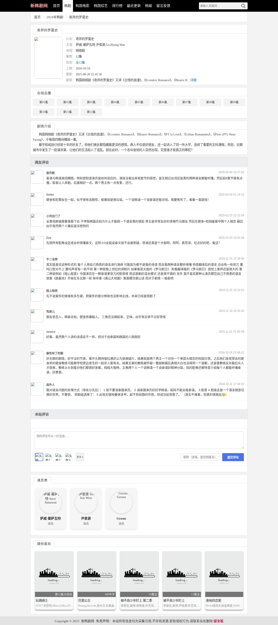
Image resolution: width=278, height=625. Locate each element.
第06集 (163, 102)
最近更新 (134, 6)
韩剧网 (39, 5)
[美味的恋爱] (224, 574)
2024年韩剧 (54, 17)
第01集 (43, 102)
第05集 (139, 102)
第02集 (67, 102)
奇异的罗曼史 (79, 17)
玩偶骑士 (42, 600)
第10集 (43, 111)
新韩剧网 (87, 621)
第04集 (115, 102)
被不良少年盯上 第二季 (136, 600)
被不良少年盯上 (174, 600)
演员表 (42, 480)
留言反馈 (163, 6)
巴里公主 (84, 600)
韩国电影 (82, 6)
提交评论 (233, 457)
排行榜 (117, 6)
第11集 (67, 111)
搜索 (243, 5)
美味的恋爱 (213, 600)
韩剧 (67, 6)
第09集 (234, 102)
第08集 (210, 102)
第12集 (91, 111)
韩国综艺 (101, 6)
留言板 (218, 621)
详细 (193, 80)
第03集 (91, 102)
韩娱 (148, 6)
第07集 (186, 102)
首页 (56, 6)
